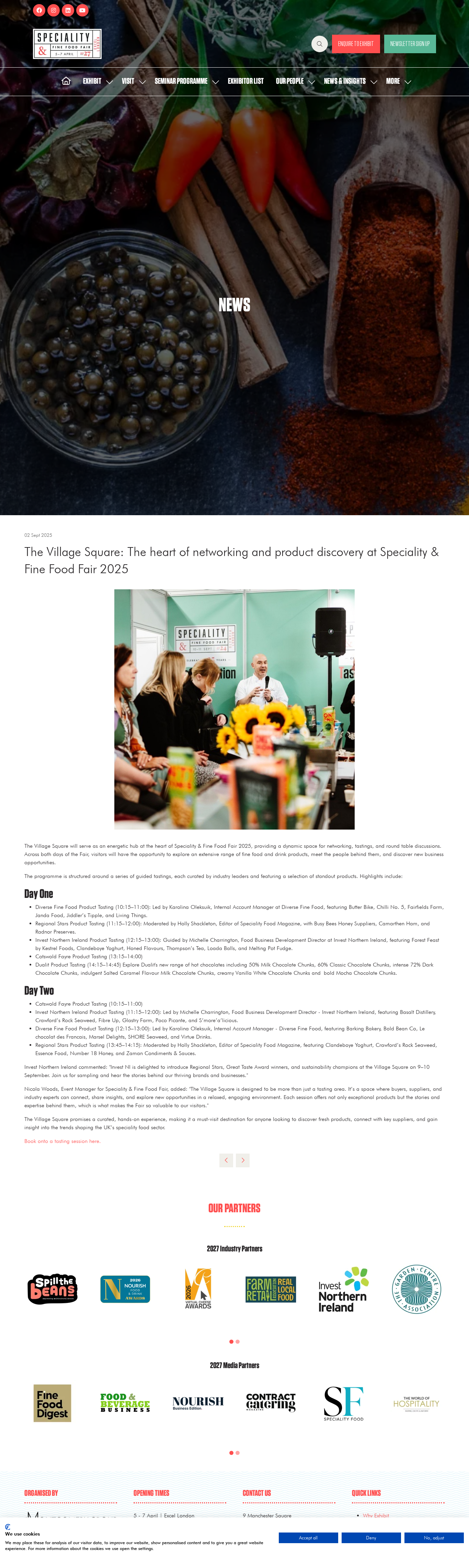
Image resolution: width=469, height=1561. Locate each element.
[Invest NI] (344, 1297)
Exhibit (92, 81)
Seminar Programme (181, 81)
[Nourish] (198, 1411)
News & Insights (345, 81)
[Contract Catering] (271, 1411)
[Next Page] (243, 1160)
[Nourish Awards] (125, 1297)
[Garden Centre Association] (416, 1297)
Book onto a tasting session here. (62, 1141)
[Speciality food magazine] (344, 1411)
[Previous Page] (226, 1160)
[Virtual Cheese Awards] (198, 1297)
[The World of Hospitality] (416, 1411)
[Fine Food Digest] (52, 1411)
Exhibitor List (246, 81)
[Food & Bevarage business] (125, 1411)
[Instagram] (53, 10)
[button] (319, 44)
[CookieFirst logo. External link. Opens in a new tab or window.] (7, 1527)
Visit (128, 81)
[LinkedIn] (68, 10)
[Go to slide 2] (238, 1342)
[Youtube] (82, 10)
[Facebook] (39, 10)
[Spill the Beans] (52, 1297)
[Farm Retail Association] (271, 1297)
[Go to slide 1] (231, 1342)
